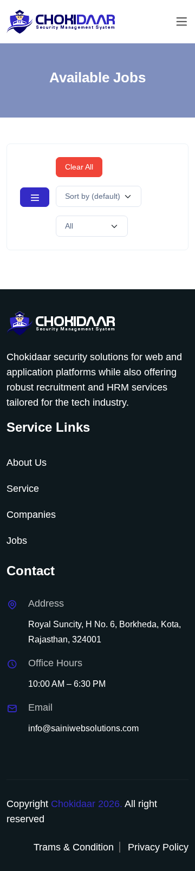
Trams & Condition (74, 847)
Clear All (79, 166)
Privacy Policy (158, 847)
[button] (34, 197)
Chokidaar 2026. (86, 803)
